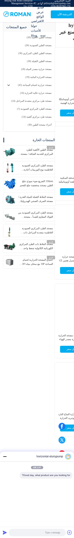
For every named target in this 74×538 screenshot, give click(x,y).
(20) (38, 45)
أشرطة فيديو (39, 5)
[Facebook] (62, 427)
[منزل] (17, 14)
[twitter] (62, 441)
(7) (34, 109)
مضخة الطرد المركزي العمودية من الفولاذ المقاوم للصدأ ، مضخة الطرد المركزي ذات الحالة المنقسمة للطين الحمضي (35, 215)
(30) (35, 53)
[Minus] (5, 456)
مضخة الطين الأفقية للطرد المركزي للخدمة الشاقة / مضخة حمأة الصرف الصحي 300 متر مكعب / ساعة (37, 152)
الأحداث (36, 30)
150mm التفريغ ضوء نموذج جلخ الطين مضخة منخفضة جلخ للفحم (36, 183)
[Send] (5, 532)
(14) (31, 101)
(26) (36, 69)
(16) (36, 93)
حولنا (34, 26)
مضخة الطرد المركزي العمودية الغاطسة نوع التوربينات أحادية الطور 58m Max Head (37, 168)
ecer (43, 35)
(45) (35, 85)
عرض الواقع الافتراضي (37, 16)
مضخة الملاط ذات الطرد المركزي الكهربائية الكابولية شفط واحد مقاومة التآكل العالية (36, 246)
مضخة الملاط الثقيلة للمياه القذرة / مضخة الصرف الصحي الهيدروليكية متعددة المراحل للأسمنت (35, 199)
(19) (38, 77)
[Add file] (69, 532)
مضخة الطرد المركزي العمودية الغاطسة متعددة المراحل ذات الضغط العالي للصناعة (37, 231)
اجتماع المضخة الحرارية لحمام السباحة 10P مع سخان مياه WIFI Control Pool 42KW (36, 262)
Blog (34, 35)
